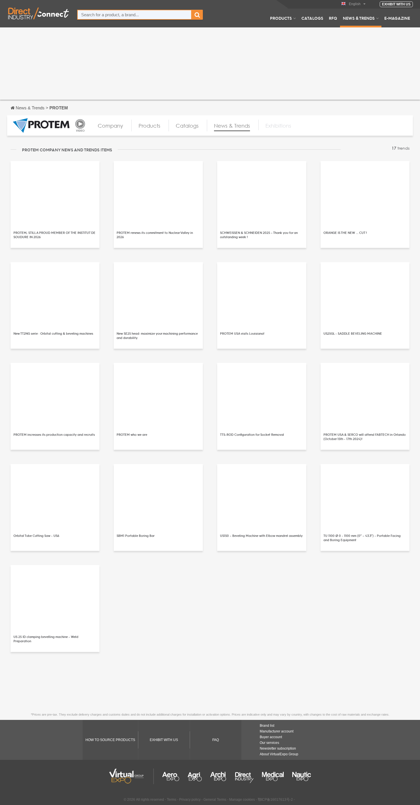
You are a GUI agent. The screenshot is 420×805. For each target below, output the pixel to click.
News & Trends (359, 18)
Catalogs (312, 18)
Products (281, 18)
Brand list (267, 726)
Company (110, 126)
